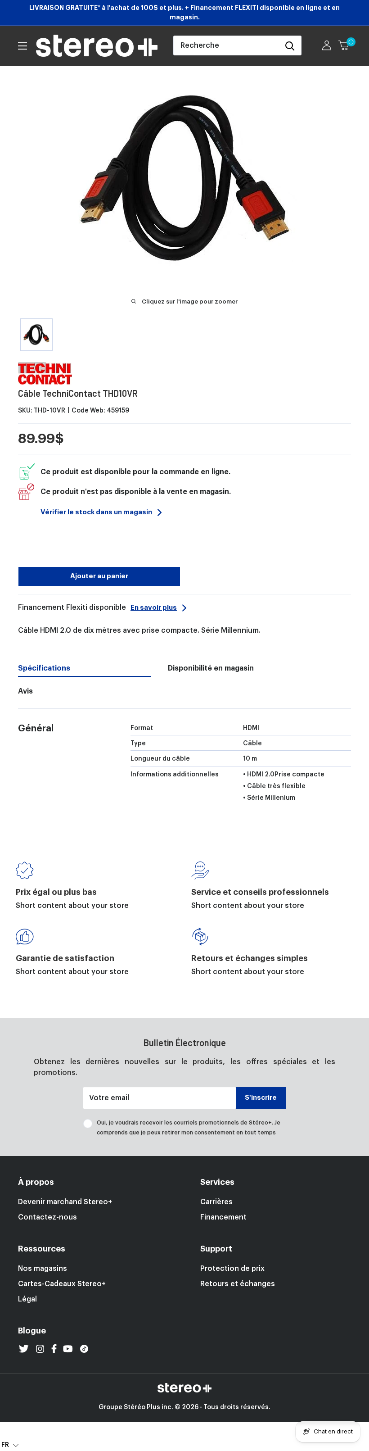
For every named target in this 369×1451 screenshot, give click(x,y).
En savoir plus (153, 607)
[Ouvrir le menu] (22, 46)
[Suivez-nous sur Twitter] (24, 1349)
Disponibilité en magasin (211, 668)
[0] (344, 45)
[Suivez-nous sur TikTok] (84, 1349)
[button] (10, 1444)
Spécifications (44, 668)
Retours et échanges (237, 1284)
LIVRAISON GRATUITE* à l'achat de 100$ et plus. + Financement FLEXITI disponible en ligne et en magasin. (184, 12)
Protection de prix (232, 1268)
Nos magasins (42, 1268)
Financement (223, 1217)
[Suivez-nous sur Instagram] (40, 1349)
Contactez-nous (47, 1217)
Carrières (216, 1202)
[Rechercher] (290, 45)
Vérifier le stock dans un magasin (96, 512)
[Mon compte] (326, 45)
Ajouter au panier (99, 576)
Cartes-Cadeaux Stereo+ (62, 1284)
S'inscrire (261, 1097)
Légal (27, 1299)
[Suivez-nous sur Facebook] (54, 1348)
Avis (25, 691)
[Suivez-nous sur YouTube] (68, 1349)
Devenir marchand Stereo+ (65, 1202)
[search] (226, 45)
